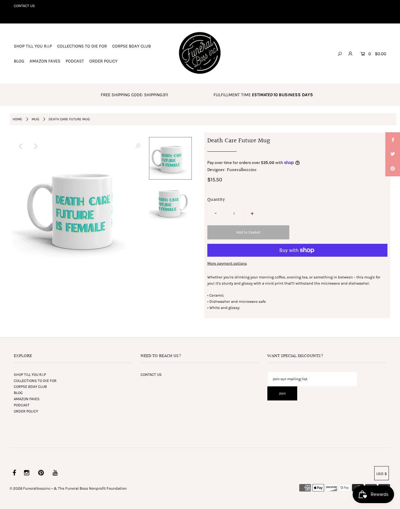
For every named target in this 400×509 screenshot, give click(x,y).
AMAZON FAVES (45, 61)
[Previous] (21, 146)
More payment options (227, 263)
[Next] (35, 146)
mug (35, 119)
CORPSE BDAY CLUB (131, 46)
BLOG (19, 61)
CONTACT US (24, 6)
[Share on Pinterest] (392, 169)
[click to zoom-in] (137, 146)
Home (17, 119)
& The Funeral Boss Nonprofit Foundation (90, 488)
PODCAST (75, 61)
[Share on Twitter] (392, 154)
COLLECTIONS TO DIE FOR (82, 46)
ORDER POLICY (103, 61)
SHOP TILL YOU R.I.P (33, 46)
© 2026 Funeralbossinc (30, 488)
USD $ (381, 473)
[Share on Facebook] (392, 139)
